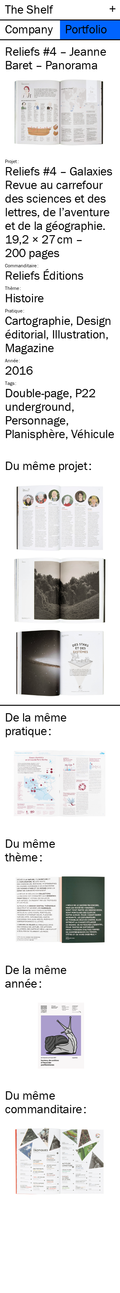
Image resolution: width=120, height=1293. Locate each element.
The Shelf (29, 9)
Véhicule (92, 433)
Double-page (37, 392)
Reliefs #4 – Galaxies (59, 171)
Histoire (24, 297)
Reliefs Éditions (44, 275)
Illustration (79, 334)
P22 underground (50, 399)
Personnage (35, 420)
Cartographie (37, 320)
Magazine (29, 347)
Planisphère (35, 433)
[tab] (30, 29)
